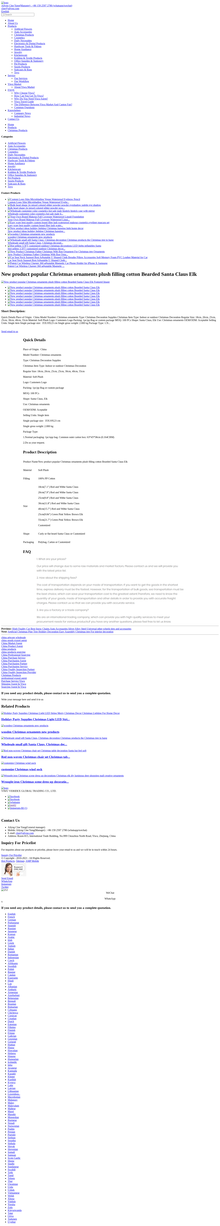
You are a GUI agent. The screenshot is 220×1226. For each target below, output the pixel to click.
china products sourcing (13, 652)
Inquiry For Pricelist (11, 855)
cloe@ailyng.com (25, 833)
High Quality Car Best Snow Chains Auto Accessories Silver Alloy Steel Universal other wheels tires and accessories (71, 628)
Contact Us (13, 119)
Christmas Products (24, 34)
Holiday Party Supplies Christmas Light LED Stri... (35, 719)
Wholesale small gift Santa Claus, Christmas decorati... (35, 242)
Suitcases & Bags (23, 69)
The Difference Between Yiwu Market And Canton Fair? (43, 104)
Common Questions (24, 107)
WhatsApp (6, 881)
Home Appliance (22, 49)
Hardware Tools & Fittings (27, 46)
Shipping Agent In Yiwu (13, 684)
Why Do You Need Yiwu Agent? (31, 98)
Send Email (7, 878)
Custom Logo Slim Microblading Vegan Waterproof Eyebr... (38, 202)
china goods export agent (14, 640)
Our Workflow (21, 81)
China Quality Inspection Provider (18, 672)
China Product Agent (12, 646)
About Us (13, 23)
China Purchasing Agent (13, 660)
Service (11, 75)
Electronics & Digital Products (29, 43)
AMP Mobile (32, 861)
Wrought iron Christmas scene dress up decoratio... (35, 781)
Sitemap (20, 861)
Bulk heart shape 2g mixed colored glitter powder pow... (36, 208)
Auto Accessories (23, 32)
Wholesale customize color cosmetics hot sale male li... (35, 213)
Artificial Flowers (23, 29)
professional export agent (14, 678)
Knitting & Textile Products (28, 58)
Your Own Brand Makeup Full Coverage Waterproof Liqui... (39, 219)
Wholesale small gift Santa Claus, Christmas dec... (34, 744)
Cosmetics (19, 37)
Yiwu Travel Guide (24, 101)
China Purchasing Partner (14, 663)
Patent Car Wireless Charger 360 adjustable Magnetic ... (36, 266)
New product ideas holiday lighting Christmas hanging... (36, 231)
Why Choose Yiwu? (24, 93)
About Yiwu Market (24, 87)
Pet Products (20, 63)
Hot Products (8, 861)
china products (8, 649)
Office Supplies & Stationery (28, 61)
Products (12, 26)
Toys (16, 72)
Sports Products (22, 66)
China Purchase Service (13, 657)
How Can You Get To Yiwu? (29, 95)
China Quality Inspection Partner (18, 669)
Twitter (5, 887)
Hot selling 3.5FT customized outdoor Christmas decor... (36, 248)
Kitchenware (20, 55)
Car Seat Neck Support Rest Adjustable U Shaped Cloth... (37, 260)
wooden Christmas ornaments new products (30, 237)
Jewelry (18, 52)
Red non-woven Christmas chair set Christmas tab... (35, 757)
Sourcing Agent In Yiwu (13, 686)
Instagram (6, 884)
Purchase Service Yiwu (13, 681)
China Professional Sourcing (15, 655)
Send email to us (9, 331)
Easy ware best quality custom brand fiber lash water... (35, 225)
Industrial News (22, 116)
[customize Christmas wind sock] (18, 763)
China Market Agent (11, 643)
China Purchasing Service (14, 666)
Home (11, 20)
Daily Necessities (23, 40)
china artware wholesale (13, 637)
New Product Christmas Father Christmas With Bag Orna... (38, 254)
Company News (22, 113)
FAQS (11, 90)
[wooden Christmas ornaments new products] (24, 725)
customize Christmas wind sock (21, 769)
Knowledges (14, 110)
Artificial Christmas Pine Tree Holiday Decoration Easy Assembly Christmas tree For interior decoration (60, 631)
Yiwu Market (14, 84)
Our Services (20, 78)
